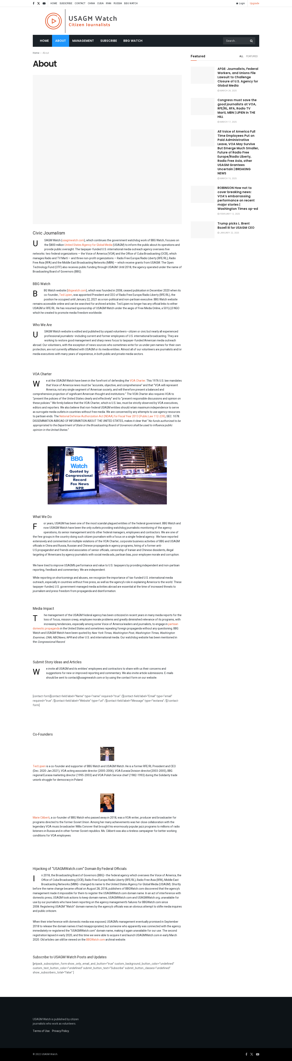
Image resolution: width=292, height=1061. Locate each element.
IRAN (108, 3)
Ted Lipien (65, 295)
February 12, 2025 (229, 214)
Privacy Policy (60, 1031)
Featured (252, 56)
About (60, 41)
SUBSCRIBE (66, 3)
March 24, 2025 (228, 90)
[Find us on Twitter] (38, 3)
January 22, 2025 (229, 232)
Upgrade (254, 3)
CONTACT (80, 3)
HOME (53, 3)
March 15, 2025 (228, 178)
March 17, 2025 (228, 122)
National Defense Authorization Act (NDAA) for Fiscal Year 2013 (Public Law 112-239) (112, 416)
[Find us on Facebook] (33, 3)
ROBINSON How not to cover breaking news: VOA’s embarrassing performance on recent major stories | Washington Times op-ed (238, 198)
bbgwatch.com (77, 290)
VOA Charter (137, 381)
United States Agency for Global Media (88, 245)
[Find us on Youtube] (44, 3)
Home (44, 41)
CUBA (100, 3)
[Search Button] (251, 40)
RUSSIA (118, 3)
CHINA (91, 3)
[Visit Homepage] (81, 21)
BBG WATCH (131, 3)
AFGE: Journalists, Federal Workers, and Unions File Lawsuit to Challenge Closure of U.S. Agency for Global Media (238, 77)
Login (241, 3)
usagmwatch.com (73, 240)
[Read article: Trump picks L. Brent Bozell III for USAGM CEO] (203, 229)
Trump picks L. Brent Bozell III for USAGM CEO (236, 225)
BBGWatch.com (95, 940)
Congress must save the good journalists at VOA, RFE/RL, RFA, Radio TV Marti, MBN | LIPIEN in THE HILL (237, 108)
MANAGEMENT (83, 41)
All (241, 56)
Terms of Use (41, 1031)
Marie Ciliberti (41, 818)
